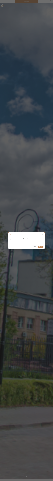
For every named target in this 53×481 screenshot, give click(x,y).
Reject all (11, 246)
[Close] (42, 234)
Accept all (40, 246)
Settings (34, 246)
